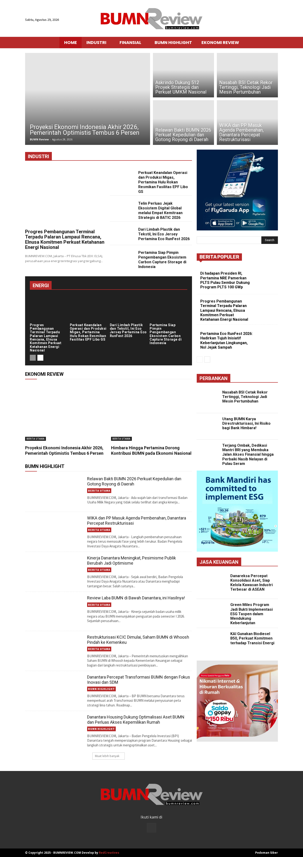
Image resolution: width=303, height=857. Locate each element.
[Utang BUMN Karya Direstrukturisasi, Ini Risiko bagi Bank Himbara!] (209, 426)
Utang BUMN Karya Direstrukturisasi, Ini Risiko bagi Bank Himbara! (246, 423)
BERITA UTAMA (36, 438)
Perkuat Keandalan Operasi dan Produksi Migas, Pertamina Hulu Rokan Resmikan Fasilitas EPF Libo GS (163, 182)
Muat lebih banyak (107, 756)
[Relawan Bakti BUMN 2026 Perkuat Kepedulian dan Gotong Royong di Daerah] (183, 123)
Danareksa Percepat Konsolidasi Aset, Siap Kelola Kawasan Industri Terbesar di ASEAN (251, 583)
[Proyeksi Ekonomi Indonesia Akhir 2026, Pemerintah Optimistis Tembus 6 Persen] (87, 99)
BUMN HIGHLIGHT (101, 689)
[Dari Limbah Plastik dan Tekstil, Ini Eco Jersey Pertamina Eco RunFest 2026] (122, 233)
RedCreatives (109, 853)
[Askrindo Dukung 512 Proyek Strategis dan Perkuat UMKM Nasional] (183, 74)
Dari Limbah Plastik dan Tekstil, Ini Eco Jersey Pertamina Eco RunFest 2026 (164, 234)
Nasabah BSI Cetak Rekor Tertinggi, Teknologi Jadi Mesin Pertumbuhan (245, 396)
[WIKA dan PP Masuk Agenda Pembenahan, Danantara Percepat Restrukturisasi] (247, 123)
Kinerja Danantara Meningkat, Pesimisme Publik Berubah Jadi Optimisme (131, 560)
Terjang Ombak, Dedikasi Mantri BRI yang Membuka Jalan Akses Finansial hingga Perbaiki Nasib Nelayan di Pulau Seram (248, 454)
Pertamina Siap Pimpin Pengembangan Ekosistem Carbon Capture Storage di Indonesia (162, 259)
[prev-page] (33, 358)
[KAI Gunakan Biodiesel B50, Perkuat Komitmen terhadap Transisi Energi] (213, 642)
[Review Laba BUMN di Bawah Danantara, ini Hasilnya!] (54, 611)
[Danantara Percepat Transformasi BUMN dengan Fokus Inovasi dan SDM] (54, 691)
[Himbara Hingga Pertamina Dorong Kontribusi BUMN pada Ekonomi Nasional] (151, 412)
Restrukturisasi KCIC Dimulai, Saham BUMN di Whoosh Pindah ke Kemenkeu (138, 640)
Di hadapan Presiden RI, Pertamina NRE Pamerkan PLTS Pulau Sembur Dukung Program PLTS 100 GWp (225, 280)
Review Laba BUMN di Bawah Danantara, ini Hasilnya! (136, 597)
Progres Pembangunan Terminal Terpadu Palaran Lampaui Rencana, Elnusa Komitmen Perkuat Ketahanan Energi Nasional (64, 239)
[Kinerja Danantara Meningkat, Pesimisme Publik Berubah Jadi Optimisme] (54, 571)
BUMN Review (39, 139)
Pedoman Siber (266, 853)
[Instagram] (151, 827)
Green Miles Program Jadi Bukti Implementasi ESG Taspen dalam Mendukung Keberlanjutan (251, 613)
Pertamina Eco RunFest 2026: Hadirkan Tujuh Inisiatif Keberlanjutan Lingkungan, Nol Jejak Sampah (226, 340)
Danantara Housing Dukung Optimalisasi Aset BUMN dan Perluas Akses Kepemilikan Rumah (135, 719)
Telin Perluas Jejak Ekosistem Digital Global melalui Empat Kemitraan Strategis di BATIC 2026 (160, 210)
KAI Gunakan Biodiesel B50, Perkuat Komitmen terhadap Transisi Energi (252, 638)
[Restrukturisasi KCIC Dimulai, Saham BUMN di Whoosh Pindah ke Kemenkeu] (54, 651)
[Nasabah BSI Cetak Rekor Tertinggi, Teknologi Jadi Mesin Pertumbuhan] (247, 74)
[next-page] (40, 358)
